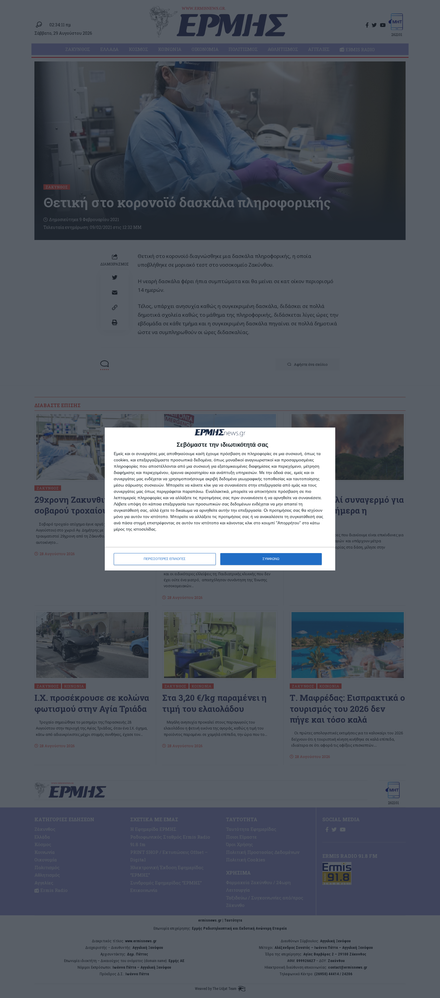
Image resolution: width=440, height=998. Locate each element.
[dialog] (220, 499)
